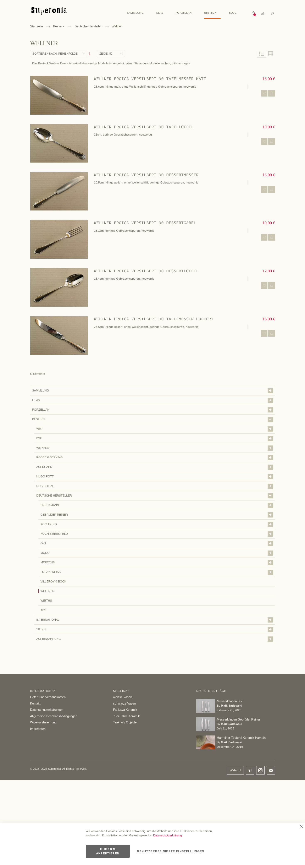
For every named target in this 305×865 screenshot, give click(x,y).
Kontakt (35, 703)
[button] (264, 93)
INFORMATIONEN (43, 690)
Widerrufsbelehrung (43, 722)
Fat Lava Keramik (125, 709)
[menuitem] (137, 12)
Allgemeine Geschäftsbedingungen (53, 716)
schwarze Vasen (124, 703)
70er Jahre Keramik (126, 716)
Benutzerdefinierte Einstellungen (170, 851)
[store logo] (49, 13)
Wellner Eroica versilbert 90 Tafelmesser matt (150, 78)
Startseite (36, 26)
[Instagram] (260, 769)
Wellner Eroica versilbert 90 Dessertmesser (146, 174)
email (271, 770)
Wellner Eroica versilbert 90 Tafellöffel (144, 126)
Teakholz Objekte (125, 722)
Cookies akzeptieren (108, 851)
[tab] (262, 13)
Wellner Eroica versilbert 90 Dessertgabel (145, 222)
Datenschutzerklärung (167, 835)
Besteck (58, 26)
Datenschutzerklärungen (46, 709)
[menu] (183, 13)
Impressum (38, 728)
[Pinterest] (250, 770)
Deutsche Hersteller (87, 26)
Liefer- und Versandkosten (48, 697)
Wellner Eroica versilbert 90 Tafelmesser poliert (154, 318)
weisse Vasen (122, 697)
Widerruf (235, 770)
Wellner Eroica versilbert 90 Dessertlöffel (146, 270)
